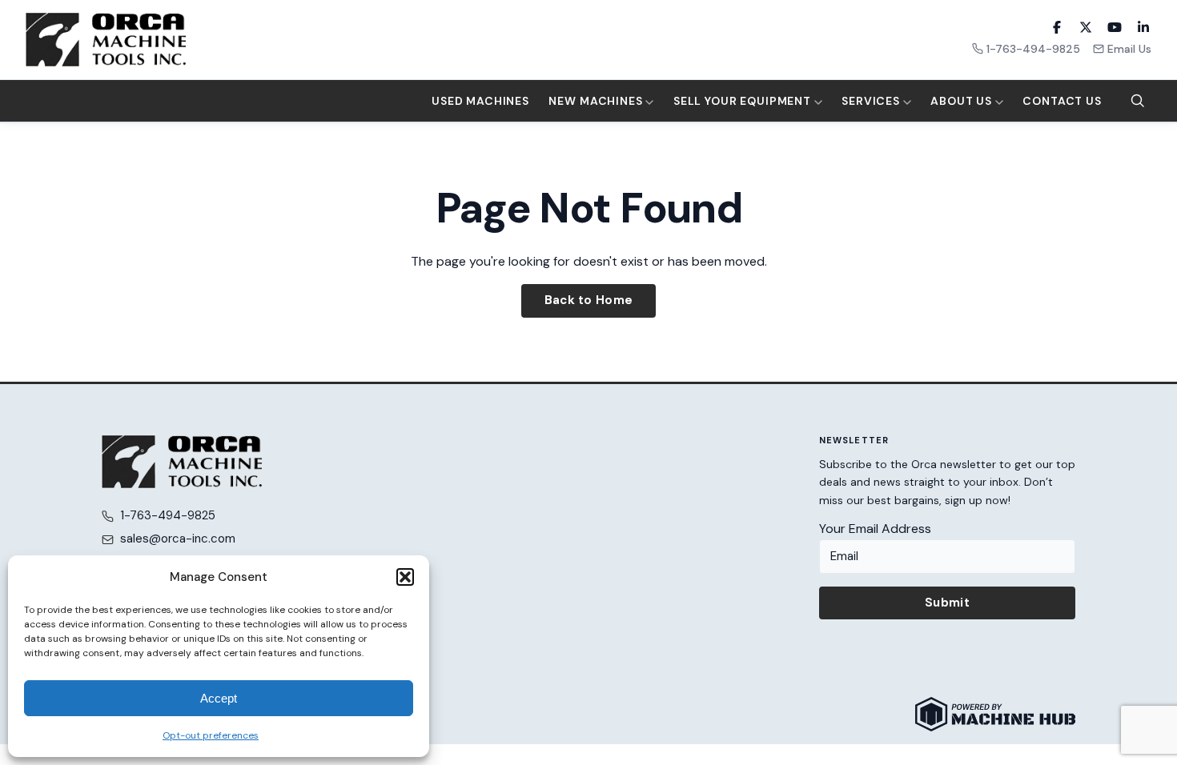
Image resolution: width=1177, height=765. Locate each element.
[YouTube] (1115, 27)
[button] (405, 577)
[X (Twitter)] (1086, 27)
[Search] (1137, 100)
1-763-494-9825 (1033, 49)
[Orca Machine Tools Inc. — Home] (106, 39)
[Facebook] (1057, 27)
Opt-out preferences (211, 735)
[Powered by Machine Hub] (995, 714)
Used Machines (480, 101)
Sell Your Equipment (743, 101)
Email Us (1129, 49)
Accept (218, 698)
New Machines (596, 101)
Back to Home (588, 300)
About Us (962, 101)
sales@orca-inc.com (177, 539)
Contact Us (1061, 101)
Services (872, 101)
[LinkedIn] (1143, 27)
